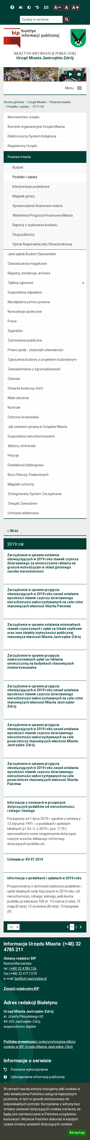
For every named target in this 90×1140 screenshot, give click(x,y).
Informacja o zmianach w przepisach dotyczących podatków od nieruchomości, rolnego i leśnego (41, 807)
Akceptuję (76, 1133)
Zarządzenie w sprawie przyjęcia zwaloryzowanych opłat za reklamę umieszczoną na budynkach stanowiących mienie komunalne (40, 661)
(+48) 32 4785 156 (22, 968)
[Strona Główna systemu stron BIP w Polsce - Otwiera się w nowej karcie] (31, 38)
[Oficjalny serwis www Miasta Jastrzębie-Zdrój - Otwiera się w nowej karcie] (78, 38)
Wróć (14, 531)
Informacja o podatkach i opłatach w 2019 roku (44, 878)
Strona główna (14, 102)
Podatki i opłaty (18, 106)
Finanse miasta (60, 102)
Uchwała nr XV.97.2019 (25, 859)
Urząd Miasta (37, 102)
